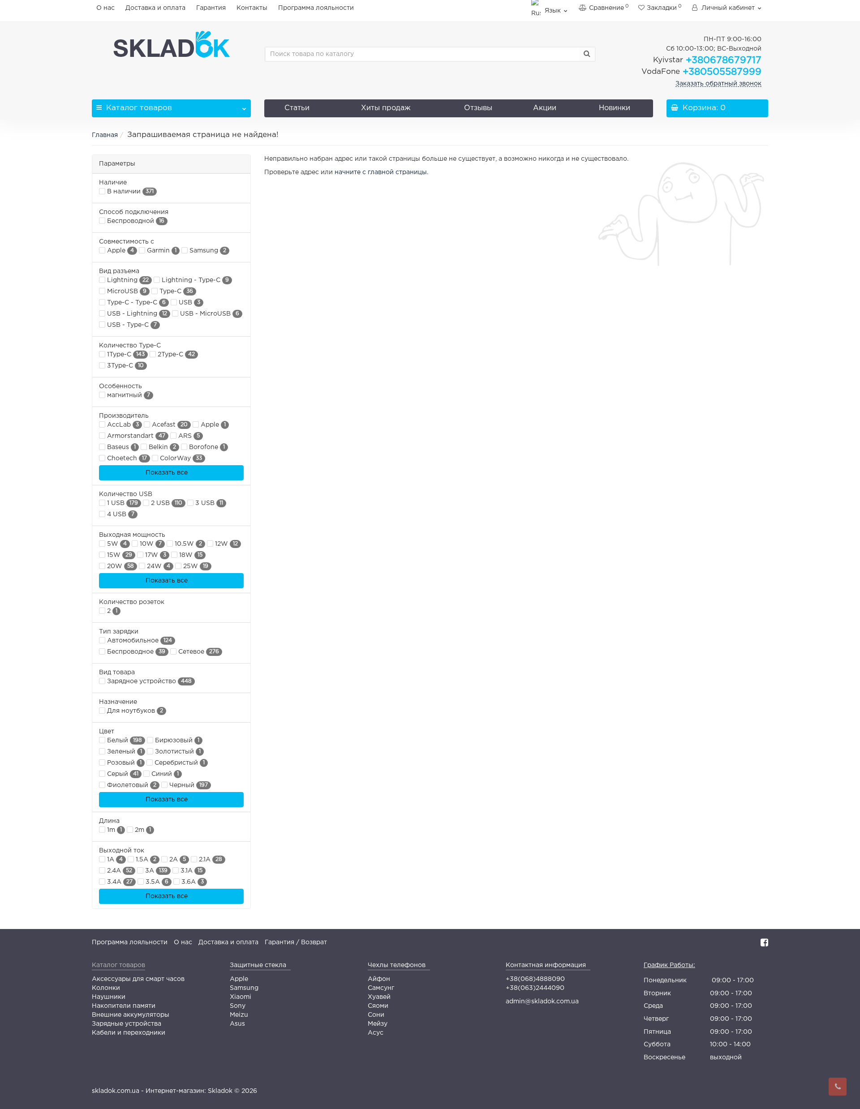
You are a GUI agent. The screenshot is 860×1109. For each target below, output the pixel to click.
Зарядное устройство (148, 681)
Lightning (127, 280)
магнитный (127, 395)
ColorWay (180, 458)
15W (118, 555)
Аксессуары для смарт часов (138, 979)
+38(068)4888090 (535, 979)
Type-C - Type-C (135, 302)
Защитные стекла (258, 965)
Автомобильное (138, 640)
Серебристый (179, 763)
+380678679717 (707, 60)
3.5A (156, 882)
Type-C (175, 291)
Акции (544, 108)
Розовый (123, 763)
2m (142, 830)
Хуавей (379, 997)
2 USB (165, 503)
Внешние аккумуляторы (130, 1015)
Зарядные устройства (126, 1024)
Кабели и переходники (128, 1033)
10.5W (187, 544)
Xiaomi (240, 997)
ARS (188, 436)
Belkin (161, 447)
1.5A (145, 859)
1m (113, 830)
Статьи (297, 108)
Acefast (169, 425)
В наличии (129, 191)
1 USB (121, 503)
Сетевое (197, 652)
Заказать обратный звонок (718, 83)
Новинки (614, 108)
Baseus (120, 447)
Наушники (108, 997)
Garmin (160, 250)
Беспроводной (134, 221)
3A (155, 870)
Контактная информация (546, 965)
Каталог (139, 108)
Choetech (126, 458)
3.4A (119, 882)
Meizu (239, 1015)
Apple (119, 250)
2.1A (209, 859)
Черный (188, 785)
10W (150, 544)
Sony (237, 1006)
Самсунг (381, 988)
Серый (121, 774)
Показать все (167, 472)
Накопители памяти (123, 1006)
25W (194, 566)
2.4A (118, 870)
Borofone (206, 447)
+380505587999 (701, 72)
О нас (105, 8)
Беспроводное (135, 652)
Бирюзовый (176, 740)
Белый (123, 740)
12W (225, 544)
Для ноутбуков (134, 711)
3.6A (192, 882)
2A (177, 859)
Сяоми (378, 1006)
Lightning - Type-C (194, 280)
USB (188, 302)
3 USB (208, 503)
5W (116, 544)
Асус (375, 1033)
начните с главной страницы (381, 172)
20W (119, 566)
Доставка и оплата (155, 8)
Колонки (106, 988)
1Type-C (125, 354)
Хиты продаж (386, 108)
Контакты (251, 8)
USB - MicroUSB (208, 314)
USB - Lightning (136, 314)
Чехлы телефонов (397, 965)
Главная (105, 135)
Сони (376, 1015)
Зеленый (123, 751)
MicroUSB (125, 291)
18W (189, 555)
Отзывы (478, 108)
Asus (237, 1024)
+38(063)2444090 (535, 988)
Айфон (379, 979)
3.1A (190, 870)
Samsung (207, 250)
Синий (164, 774)
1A (114, 859)
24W (157, 566)
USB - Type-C (131, 325)
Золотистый (177, 751)
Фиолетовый (130, 785)
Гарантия (211, 8)
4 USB (119, 514)
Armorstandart (135, 436)
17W (154, 555)
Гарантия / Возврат (296, 942)
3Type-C (124, 365)
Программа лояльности (316, 8)
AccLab (122, 425)
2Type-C (175, 354)
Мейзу (377, 1024)
